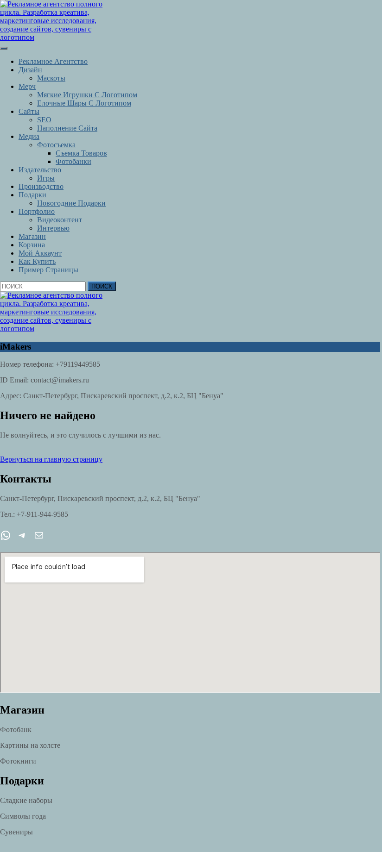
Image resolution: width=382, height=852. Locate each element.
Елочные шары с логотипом (84, 103)
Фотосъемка (56, 145)
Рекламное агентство (53, 61)
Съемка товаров (81, 153)
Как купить (37, 261)
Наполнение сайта (67, 128)
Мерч (27, 86)
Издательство (40, 170)
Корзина (32, 245)
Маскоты (51, 78)
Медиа (29, 136)
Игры (46, 178)
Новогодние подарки (71, 203)
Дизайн (30, 70)
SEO (44, 120)
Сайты (29, 111)
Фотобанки (73, 161)
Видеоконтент (59, 220)
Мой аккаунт (40, 253)
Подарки (32, 195)
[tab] (3, 48)
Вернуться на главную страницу (51, 459)
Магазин (32, 236)
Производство (41, 186)
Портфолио (37, 211)
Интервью (53, 228)
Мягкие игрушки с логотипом (87, 95)
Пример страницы (48, 270)
